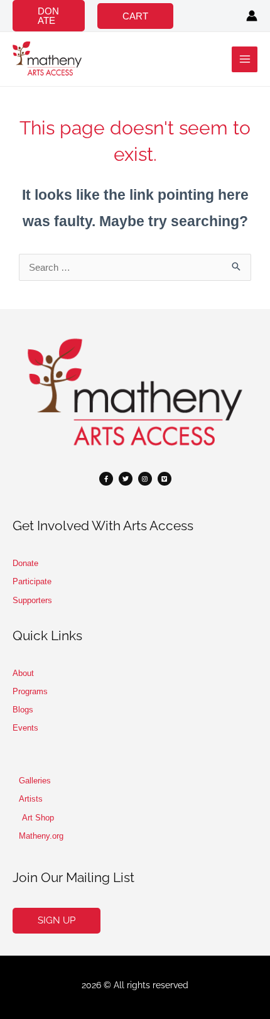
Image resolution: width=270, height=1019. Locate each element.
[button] (49, 15)
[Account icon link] (251, 15)
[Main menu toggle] (244, 59)
